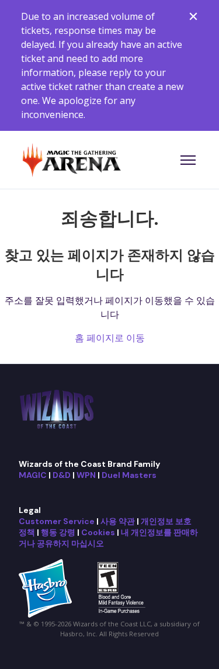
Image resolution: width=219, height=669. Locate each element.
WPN (86, 475)
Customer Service (57, 521)
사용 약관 (117, 521)
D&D (62, 475)
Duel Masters (129, 475)
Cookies (98, 532)
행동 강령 (58, 532)
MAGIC (33, 475)
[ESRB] (123, 587)
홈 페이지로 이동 (110, 337)
